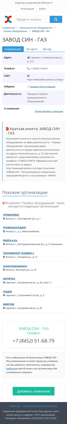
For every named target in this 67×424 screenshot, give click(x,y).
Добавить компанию (33, 391)
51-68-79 (33, 340)
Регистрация (27, 8)
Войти (42, 8)
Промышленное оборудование (36, 27)
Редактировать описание (49, 111)
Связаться (15, 405)
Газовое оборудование (15, 31)
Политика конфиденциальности (40, 405)
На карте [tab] (31, 49)
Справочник (8, 27)
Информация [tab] (13, 49)
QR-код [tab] (47, 49)
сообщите (11, 368)
